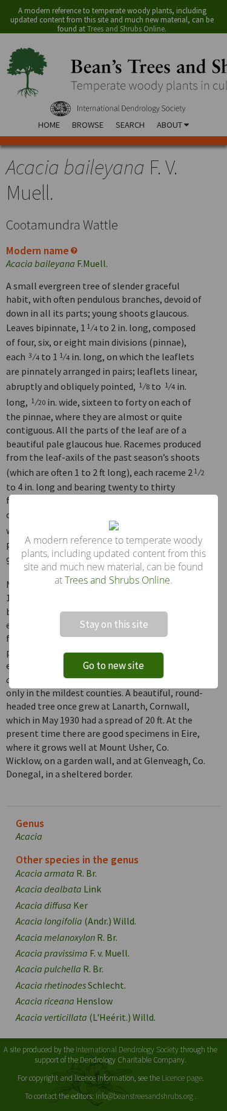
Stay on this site (113, 624)
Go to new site (113, 665)
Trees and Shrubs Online (117, 580)
